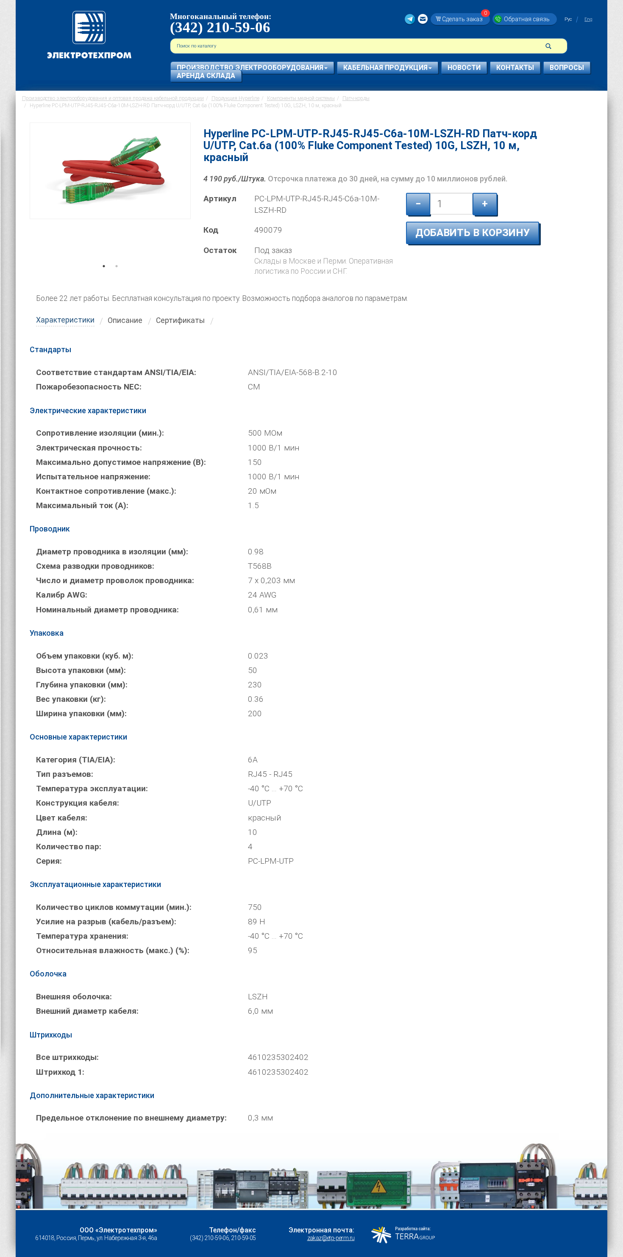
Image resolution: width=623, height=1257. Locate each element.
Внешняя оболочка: (74, 996)
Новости (464, 68)
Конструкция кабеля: (77, 803)
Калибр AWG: (61, 595)
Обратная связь (527, 19)
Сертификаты (180, 320)
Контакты (515, 68)
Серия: (49, 861)
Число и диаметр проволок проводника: (115, 580)
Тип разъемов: (64, 774)
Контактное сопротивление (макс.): (106, 491)
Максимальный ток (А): (82, 505)
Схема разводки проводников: (95, 566)
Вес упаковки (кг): (71, 699)
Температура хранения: (82, 936)
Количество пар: (68, 846)
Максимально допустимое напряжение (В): (121, 462)
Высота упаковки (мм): (81, 670)
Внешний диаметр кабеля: (87, 1011)
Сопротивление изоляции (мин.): (100, 433)
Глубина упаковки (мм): (82, 685)
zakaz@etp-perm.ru (331, 1238)
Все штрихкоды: (67, 1057)
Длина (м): (57, 832)
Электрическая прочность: (89, 448)
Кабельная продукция (385, 68)
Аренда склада (206, 76)
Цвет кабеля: (61, 818)
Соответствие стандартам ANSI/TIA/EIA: (116, 372)
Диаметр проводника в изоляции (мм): (112, 551)
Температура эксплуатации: (92, 788)
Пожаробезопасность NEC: (89, 387)
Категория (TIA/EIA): (75, 760)
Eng (588, 19)
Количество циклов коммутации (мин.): (114, 907)
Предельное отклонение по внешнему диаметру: (131, 1118)
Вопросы (567, 68)
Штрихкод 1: (60, 1072)
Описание (125, 320)
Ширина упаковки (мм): (81, 713)
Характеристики (65, 320)
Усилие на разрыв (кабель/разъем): (106, 921)
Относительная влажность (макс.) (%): (112, 950)
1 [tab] (104, 278)
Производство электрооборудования (250, 68)
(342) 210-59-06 (220, 27)
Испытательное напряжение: (93, 476)
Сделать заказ (464, 18)
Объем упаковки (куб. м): (85, 656)
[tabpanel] (110, 196)
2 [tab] (116, 278)
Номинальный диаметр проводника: (107, 610)
